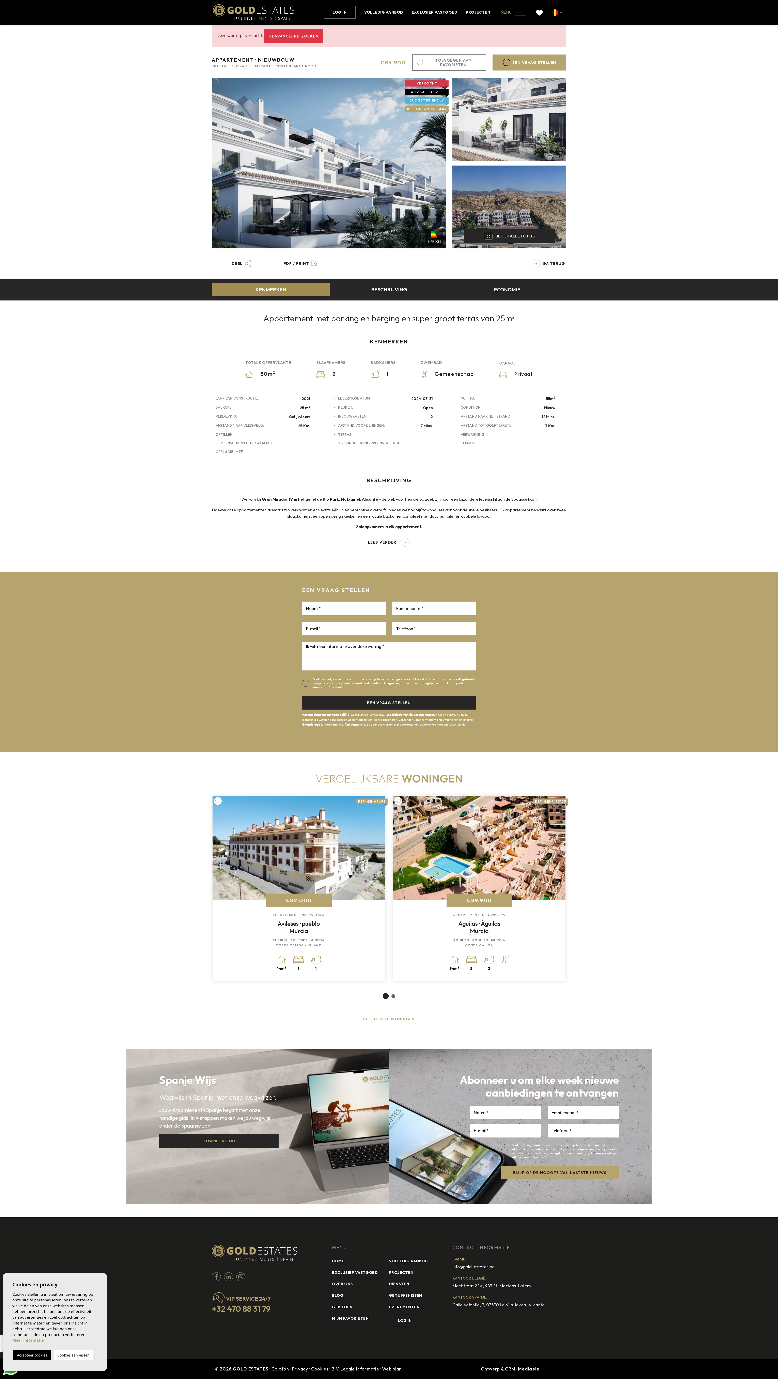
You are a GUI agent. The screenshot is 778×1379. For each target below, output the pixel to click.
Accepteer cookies (32, 1355)
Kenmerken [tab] (270, 289)
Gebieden (342, 1307)
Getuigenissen (405, 1295)
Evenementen (404, 1307)
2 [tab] (393, 996)
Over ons (342, 1284)
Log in (340, 12)
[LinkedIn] (229, 1276)
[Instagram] (240, 1276)
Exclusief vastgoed (434, 12)
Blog (337, 1295)
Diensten (399, 1284)
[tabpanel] (299, 888)
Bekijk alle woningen (389, 1019)
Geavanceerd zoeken (293, 36)
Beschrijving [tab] (389, 289)
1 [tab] (386, 996)
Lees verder (382, 542)
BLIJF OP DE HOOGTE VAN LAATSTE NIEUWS (560, 1172)
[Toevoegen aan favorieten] (218, 801)
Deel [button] (237, 263)
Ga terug (554, 263)
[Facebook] (217, 1276)
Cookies (319, 1369)
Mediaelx (528, 1369)
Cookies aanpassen (73, 1355)
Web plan (392, 1369)
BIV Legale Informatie (355, 1369)
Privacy (300, 1369)
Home (338, 1261)
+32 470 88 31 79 (241, 1308)
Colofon (280, 1369)
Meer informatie (28, 1340)
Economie (507, 289)
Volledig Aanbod (383, 12)
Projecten (478, 12)
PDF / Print (296, 263)
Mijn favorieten (350, 1318)
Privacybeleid (342, 683)
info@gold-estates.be (473, 1266)
